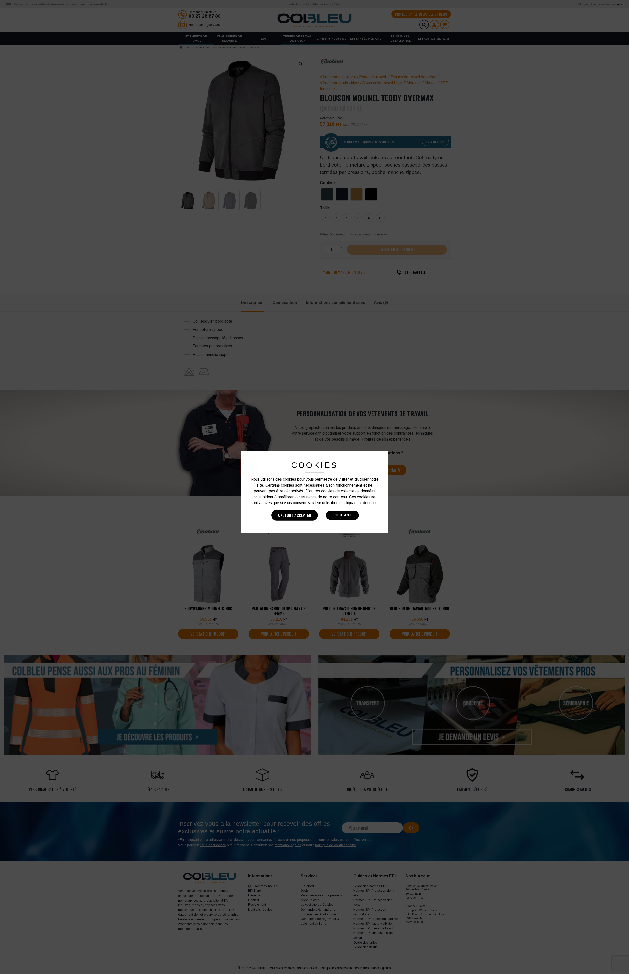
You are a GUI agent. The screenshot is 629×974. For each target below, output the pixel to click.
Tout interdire (342, 515)
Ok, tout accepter (294, 515)
